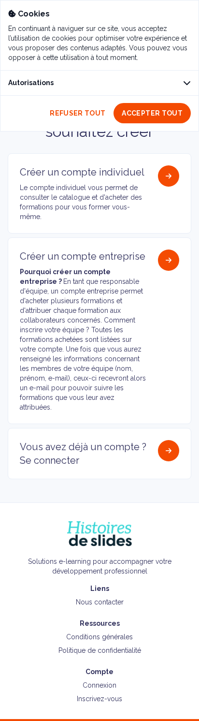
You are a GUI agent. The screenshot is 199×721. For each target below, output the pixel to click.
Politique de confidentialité (99, 650)
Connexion (99, 685)
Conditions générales (99, 637)
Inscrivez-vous (99, 699)
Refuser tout (77, 113)
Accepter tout (152, 113)
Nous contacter (100, 602)
